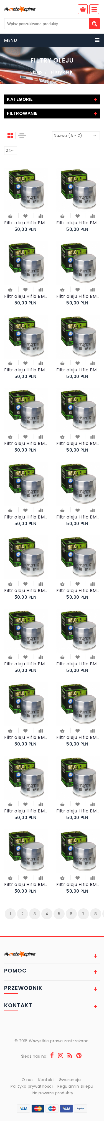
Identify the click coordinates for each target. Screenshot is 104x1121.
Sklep (36, 72)
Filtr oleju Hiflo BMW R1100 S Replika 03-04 (26, 884)
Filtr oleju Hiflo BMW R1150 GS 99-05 (26, 811)
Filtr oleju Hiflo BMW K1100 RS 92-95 (78, 296)
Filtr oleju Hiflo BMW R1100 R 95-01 (78, 443)
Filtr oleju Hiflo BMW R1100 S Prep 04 (78, 811)
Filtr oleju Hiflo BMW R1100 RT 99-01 (26, 517)
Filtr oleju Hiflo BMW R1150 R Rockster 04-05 (26, 737)
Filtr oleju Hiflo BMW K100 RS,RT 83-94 (78, 223)
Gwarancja (70, 1079)
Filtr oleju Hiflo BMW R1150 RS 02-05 (26, 664)
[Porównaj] (40, 215)
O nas (28, 1079)
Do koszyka (11, 217)
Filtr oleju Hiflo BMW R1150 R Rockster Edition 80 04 (78, 664)
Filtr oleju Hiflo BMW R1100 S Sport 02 (26, 223)
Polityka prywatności (32, 1086)
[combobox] (76, 135)
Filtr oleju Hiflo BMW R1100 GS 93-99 (26, 370)
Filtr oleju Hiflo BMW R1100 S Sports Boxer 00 (26, 590)
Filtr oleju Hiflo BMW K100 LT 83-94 (78, 884)
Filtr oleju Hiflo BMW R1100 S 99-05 (78, 517)
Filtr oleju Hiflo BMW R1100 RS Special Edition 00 (26, 443)
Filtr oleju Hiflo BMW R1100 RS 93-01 (78, 370)
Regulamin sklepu (75, 1086)
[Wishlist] (25, 215)
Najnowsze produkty (52, 1093)
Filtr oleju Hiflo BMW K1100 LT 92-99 (26, 296)
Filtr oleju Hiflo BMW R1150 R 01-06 (78, 737)
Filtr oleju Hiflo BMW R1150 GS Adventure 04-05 (78, 590)
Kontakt (46, 1079)
